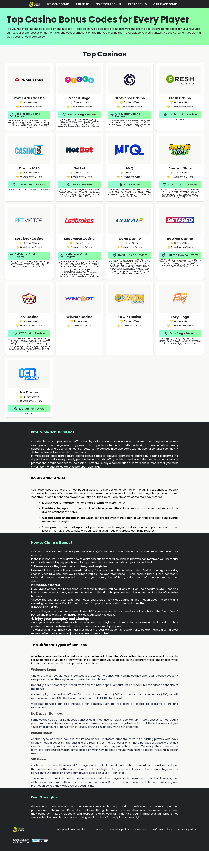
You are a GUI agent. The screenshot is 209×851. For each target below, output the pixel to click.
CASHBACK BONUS (165, 4)
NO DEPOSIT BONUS (108, 4)
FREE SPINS (82, 4)
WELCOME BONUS (58, 4)
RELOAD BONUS (137, 4)
